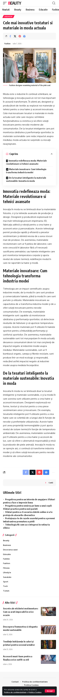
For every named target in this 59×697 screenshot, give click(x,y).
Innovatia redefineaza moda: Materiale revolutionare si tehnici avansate (26, 162)
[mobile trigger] (5, 3)
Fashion (8, 16)
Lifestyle (7, 572)
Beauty (14, 3)
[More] (53, 472)
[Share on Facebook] (10, 36)
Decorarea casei (10, 550)
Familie (6, 559)
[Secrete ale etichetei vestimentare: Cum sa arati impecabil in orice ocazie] (48, 611)
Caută (51, 482)
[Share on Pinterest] (20, 36)
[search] (54, 3)
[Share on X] (15, 36)
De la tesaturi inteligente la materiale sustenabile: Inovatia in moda (26, 179)
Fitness (6, 568)
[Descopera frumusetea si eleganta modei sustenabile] (48, 629)
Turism (6, 591)
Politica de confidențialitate (15, 692)
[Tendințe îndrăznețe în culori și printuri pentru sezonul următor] (48, 644)
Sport (5, 582)
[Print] (24, 36)
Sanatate (7, 577)
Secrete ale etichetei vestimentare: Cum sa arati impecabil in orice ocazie (20, 611)
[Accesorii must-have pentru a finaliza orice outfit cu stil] (48, 659)
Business (7, 545)
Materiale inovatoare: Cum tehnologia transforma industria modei (26, 171)
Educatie (7, 554)
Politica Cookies (35, 692)
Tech (5, 586)
